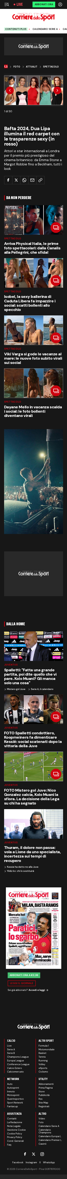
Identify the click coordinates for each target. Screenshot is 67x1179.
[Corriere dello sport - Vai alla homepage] (33, 17)
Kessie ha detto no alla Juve (22, 867)
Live (20, 4)
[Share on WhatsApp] (24, 180)
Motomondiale (46, 1049)
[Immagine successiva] (57, 90)
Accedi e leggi (37, 990)
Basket (42, 1053)
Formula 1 (44, 1045)
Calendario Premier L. (50, 1140)
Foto (16, 66)
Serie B (11, 1053)
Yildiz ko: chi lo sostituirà (20, 871)
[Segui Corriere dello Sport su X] (33, 1154)
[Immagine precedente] (10, 90)
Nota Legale (14, 1126)
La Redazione (14, 1122)
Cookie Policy (14, 1133)
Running (43, 1060)
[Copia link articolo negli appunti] (40, 180)
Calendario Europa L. (50, 1136)
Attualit (31, 66)
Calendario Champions (45, 1131)
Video (42, 1118)
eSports (43, 1068)
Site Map (43, 1102)
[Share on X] (16, 180)
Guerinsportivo (15, 1098)
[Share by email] (32, 180)
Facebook (17, 1162)
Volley (42, 1064)
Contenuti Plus (16, 29)
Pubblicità (44, 1095)
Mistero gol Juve (16, 689)
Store (42, 1091)
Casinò (42, 1143)
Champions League (18, 1056)
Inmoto (11, 1091)
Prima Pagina (46, 1087)
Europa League (15, 1060)
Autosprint (13, 1087)
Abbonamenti (46, 1084)
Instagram (31, 1162)
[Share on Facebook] (8, 180)
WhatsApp (49, 1162)
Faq (9, 1144)
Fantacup (12, 1106)
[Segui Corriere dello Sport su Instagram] (42, 1154)
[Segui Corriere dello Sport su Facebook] (25, 1154)
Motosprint (13, 1095)
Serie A (11, 1049)
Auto (10, 1084)
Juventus (11, 665)
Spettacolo (51, 66)
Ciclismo (43, 1071)
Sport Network (15, 1102)
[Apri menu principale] (6, 4)
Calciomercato (15, 1071)
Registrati (44, 1106)
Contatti (11, 1118)
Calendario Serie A (45, 29)
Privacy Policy (14, 1137)
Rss (41, 1098)
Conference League (18, 1064)
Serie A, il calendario (42, 689)
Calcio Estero (14, 1068)
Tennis (42, 1056)
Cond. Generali (15, 1140)
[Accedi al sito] (60, 4)
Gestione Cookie (16, 1129)
